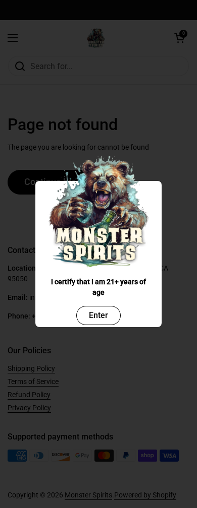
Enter (98, 315)
